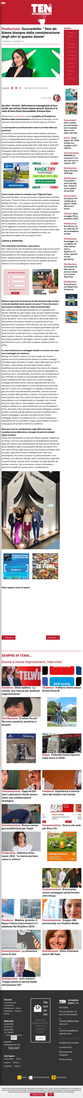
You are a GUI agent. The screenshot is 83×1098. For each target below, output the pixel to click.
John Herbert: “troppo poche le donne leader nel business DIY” (19, 981)
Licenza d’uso (65, 1047)
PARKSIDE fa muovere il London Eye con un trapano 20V (71, 158)
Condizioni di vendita (68, 1042)
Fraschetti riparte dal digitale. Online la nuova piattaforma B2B (70, 184)
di (46, 98)
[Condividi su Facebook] (12, 88)
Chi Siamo (63, 1007)
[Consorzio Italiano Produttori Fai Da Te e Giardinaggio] (45, 188)
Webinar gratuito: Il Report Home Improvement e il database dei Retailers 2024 (20, 923)
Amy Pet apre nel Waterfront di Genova (71, 286)
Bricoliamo (61, 1077)
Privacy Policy (65, 1059)
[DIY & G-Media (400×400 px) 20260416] (71, 305)
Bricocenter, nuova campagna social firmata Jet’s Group (60, 892)
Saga (24, 1077)
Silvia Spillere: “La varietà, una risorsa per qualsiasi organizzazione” (21, 690)
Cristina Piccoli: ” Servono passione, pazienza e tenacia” (20, 721)
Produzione (11, 29)
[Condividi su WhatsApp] (20, 88)
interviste (54, 662)
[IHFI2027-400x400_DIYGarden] (16, 579)
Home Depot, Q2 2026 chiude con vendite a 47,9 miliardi (71, 143)
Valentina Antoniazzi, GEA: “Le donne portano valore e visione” (20, 856)
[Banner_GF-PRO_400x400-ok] (45, 295)
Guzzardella (18, 116)
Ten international (41, 1077)
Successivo (52, 638)
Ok (51, 1095)
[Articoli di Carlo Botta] (56, 101)
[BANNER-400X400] (71, 322)
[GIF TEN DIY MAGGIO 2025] (16, 188)
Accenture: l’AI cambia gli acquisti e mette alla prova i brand (70, 202)
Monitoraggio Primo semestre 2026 (71, 216)
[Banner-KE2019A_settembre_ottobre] (21, 762)
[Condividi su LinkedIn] (16, 88)
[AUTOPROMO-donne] (71, 114)
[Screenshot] (16, 295)
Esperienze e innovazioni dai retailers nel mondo (61, 793)
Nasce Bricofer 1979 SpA (71, 170)
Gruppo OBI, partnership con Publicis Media (60, 922)
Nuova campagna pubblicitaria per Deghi (20, 827)
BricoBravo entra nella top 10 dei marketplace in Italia (71, 228)
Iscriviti (40, 1038)
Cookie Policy (37, 1095)
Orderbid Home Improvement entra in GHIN (61, 756)
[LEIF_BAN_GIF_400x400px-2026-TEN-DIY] (71, 100)
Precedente (9, 638)
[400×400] (62, 726)
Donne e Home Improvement (23, 662)
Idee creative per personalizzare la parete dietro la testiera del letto (71, 126)
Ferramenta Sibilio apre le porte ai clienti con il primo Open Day (71, 270)
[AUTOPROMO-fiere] (45, 579)
